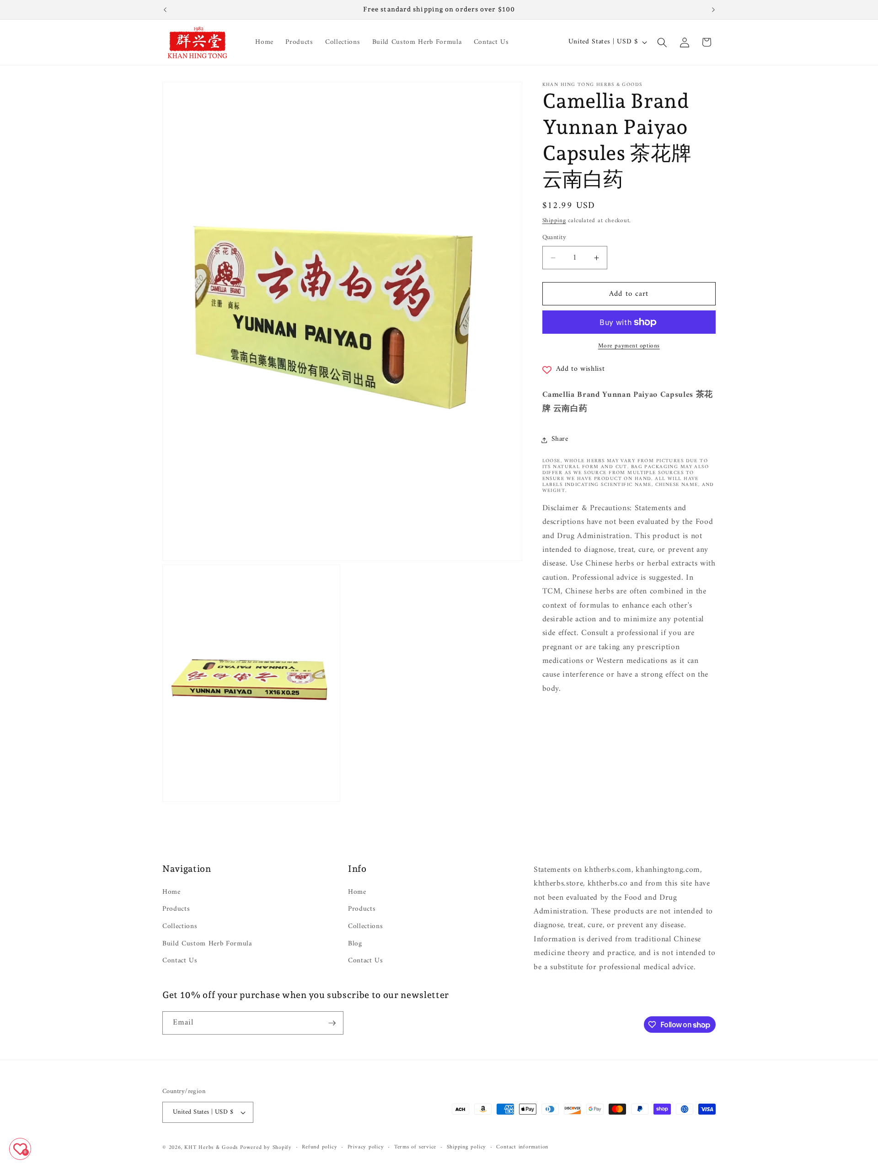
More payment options (629, 346)
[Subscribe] (332, 1023)
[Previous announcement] (165, 9)
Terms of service (415, 1147)
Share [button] (559, 439)
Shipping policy (467, 1147)
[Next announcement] (713, 9)
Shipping (554, 221)
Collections (179, 926)
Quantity (554, 238)
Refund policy (319, 1147)
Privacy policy (366, 1147)
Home (171, 892)
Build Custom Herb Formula (207, 943)
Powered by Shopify (266, 1147)
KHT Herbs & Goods (211, 1147)
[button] (662, 42)
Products (176, 909)
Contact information (522, 1147)
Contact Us (180, 961)
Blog (355, 943)
